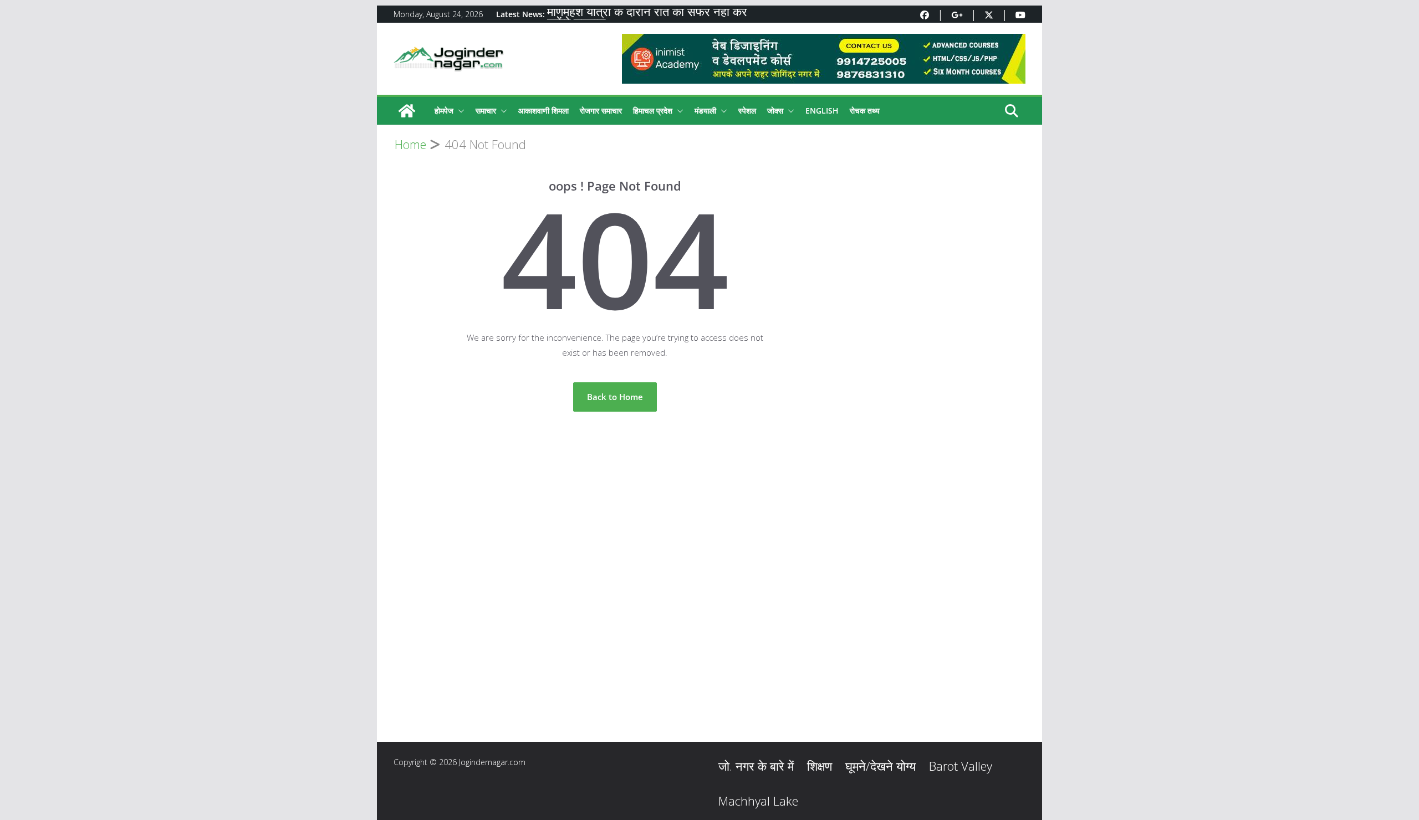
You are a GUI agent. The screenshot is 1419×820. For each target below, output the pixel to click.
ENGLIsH (822, 110)
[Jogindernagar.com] (407, 111)
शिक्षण (819, 765)
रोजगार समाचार (601, 110)
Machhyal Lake (758, 800)
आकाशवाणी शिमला (543, 110)
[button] (459, 111)
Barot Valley (960, 765)
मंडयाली (705, 110)
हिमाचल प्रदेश (652, 110)
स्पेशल (747, 110)
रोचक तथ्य (865, 110)
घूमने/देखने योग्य (880, 765)
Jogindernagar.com (492, 762)
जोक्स (775, 110)
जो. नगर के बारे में (756, 765)
